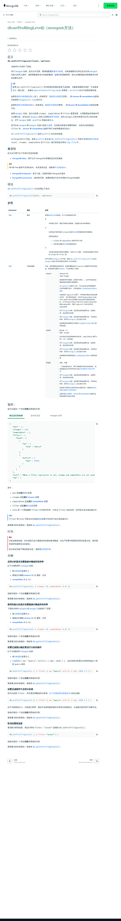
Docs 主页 (11, 22)
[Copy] (97, 195)
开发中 (19, 22)
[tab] (16, 415)
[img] (9, 50)
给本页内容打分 (13, 45)
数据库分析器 (57, 71)
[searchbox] (74, 15)
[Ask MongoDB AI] (112, 15)
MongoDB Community (22, 178)
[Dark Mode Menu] (116, 15)
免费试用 (110, 5)
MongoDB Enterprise (21, 173)
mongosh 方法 (30, 22)
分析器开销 (46, 549)
